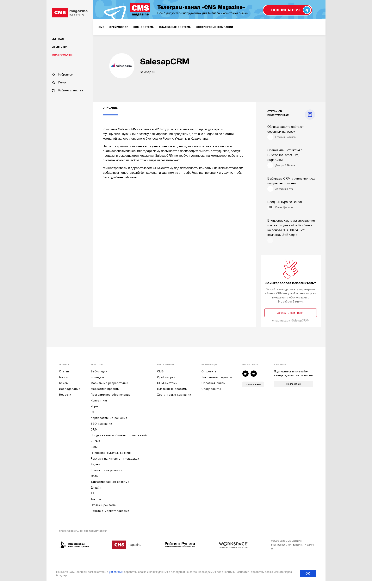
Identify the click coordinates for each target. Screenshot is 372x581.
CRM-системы (167, 383)
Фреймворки (166, 377)
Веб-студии (99, 371)
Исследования (69, 388)
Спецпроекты (211, 388)
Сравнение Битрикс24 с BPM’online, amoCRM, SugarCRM (284, 155)
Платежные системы (172, 388)
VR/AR (95, 441)
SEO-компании (101, 423)
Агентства (59, 47)
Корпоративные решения (109, 417)
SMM (94, 447)
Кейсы (63, 383)
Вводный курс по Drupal (284, 202)
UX (93, 412)
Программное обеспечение (111, 394)
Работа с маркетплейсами (110, 510)
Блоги (63, 377)
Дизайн (96, 487)
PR (93, 493)
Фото (94, 476)
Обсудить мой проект (290, 312)
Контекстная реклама (106, 470)
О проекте (209, 371)
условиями (116, 571)
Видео (95, 464)
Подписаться (293, 384)
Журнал (58, 39)
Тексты (96, 499)
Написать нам (253, 384)
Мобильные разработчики (109, 383)
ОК (308, 573)
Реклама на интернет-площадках (115, 458)
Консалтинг (99, 400)
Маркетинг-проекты (105, 388)
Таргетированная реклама (110, 481)
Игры (94, 406)
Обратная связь (213, 383)
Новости (65, 394)
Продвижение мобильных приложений (119, 435)
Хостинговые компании (174, 394)
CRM (94, 429)
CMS (160, 371)
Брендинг (98, 377)
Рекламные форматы (217, 377)
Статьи (64, 371)
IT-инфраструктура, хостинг (111, 452)
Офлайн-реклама (103, 505)
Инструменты (62, 54)
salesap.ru (147, 72)
